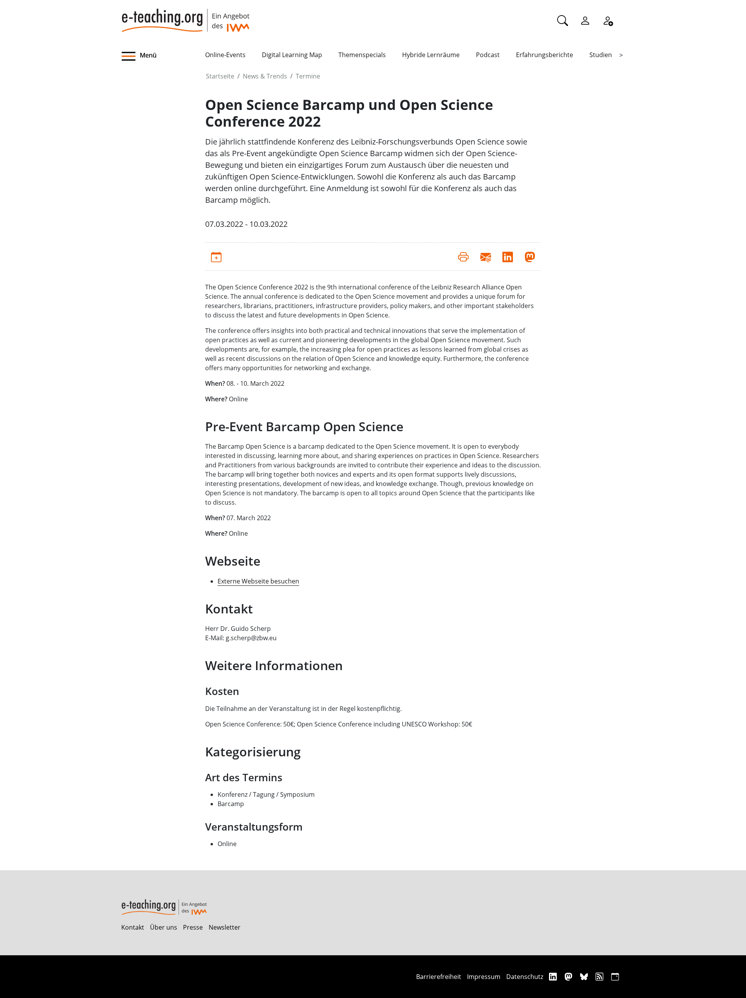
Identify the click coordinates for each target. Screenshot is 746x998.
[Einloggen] (585, 20)
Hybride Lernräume (431, 55)
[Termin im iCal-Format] (216, 256)
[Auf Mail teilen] (485, 256)
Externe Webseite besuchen (258, 581)
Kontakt (132, 927)
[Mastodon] (569, 976)
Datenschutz (524, 976)
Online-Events (225, 55)
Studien (600, 55)
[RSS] (600, 976)
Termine (308, 76)
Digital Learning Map (292, 55)
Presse (193, 927)
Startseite (220, 76)
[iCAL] (615, 976)
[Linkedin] (554, 976)
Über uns (163, 927)
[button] (163, 56)
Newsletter (225, 927)
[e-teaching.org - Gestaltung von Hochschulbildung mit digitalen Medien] (185, 16)
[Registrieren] (607, 20)
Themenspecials (362, 55)
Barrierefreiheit (438, 976)
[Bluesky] (585, 976)
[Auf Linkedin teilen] (508, 256)
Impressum (483, 976)
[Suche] (562, 20)
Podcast (488, 55)
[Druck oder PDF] (463, 256)
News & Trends (265, 76)
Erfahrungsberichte (544, 55)
